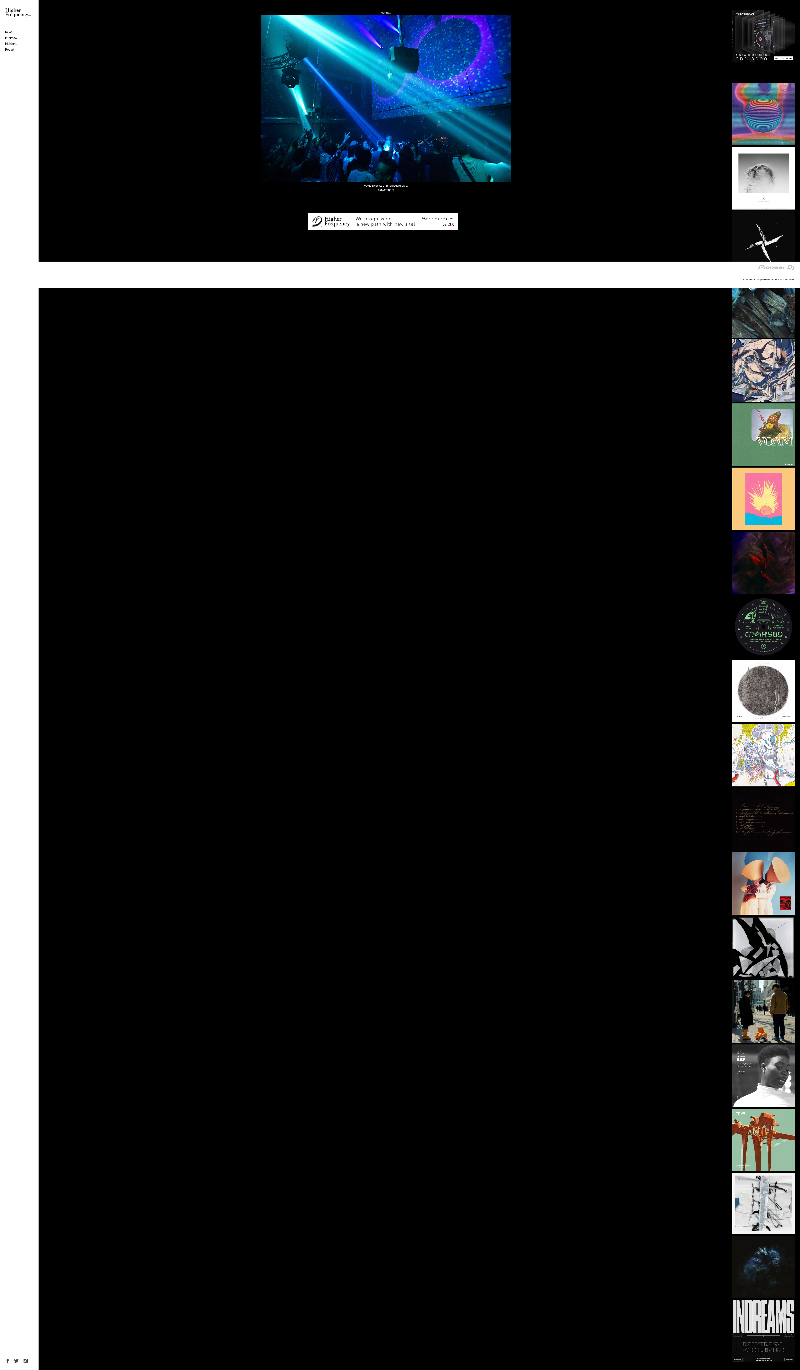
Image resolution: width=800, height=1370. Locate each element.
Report (9, 49)
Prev (382, 12)
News (8, 32)
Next (390, 12)
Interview (11, 38)
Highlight (11, 43)
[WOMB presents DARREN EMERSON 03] (386, 181)
